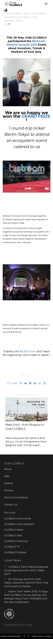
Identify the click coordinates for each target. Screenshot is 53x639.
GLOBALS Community (17, 518)
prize (35, 17)
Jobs (7, 476)
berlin (42, 13)
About (8, 469)
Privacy (8, 490)
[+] (26, 409)
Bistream (30, 351)
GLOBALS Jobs (13, 535)
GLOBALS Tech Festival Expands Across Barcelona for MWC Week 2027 (26, 570)
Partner (8, 483)
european (10, 17)
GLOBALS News (13, 529)
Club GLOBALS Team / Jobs (21, 13)
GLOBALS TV (12, 546)
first (19, 17)
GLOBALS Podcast (15, 552)
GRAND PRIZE (35, 116)
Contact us (10, 504)
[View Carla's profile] (5, 9)
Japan (26, 17)
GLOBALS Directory (16, 541)
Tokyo (19, 20)
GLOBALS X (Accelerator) (19, 524)
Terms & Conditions (16, 497)
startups (9, 20)
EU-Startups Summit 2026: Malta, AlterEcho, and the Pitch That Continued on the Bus (26, 583)
